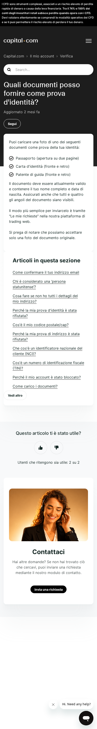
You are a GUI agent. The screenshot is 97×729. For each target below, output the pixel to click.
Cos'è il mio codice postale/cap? (41, 324)
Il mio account (42, 56)
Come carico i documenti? (35, 386)
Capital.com (14, 56)
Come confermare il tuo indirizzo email (46, 272)
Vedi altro (15, 395)
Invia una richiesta (49, 589)
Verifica (66, 56)
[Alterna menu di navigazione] (88, 41)
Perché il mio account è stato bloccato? (47, 377)
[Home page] (21, 41)
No (56, 447)
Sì (40, 447)
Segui (12, 124)
